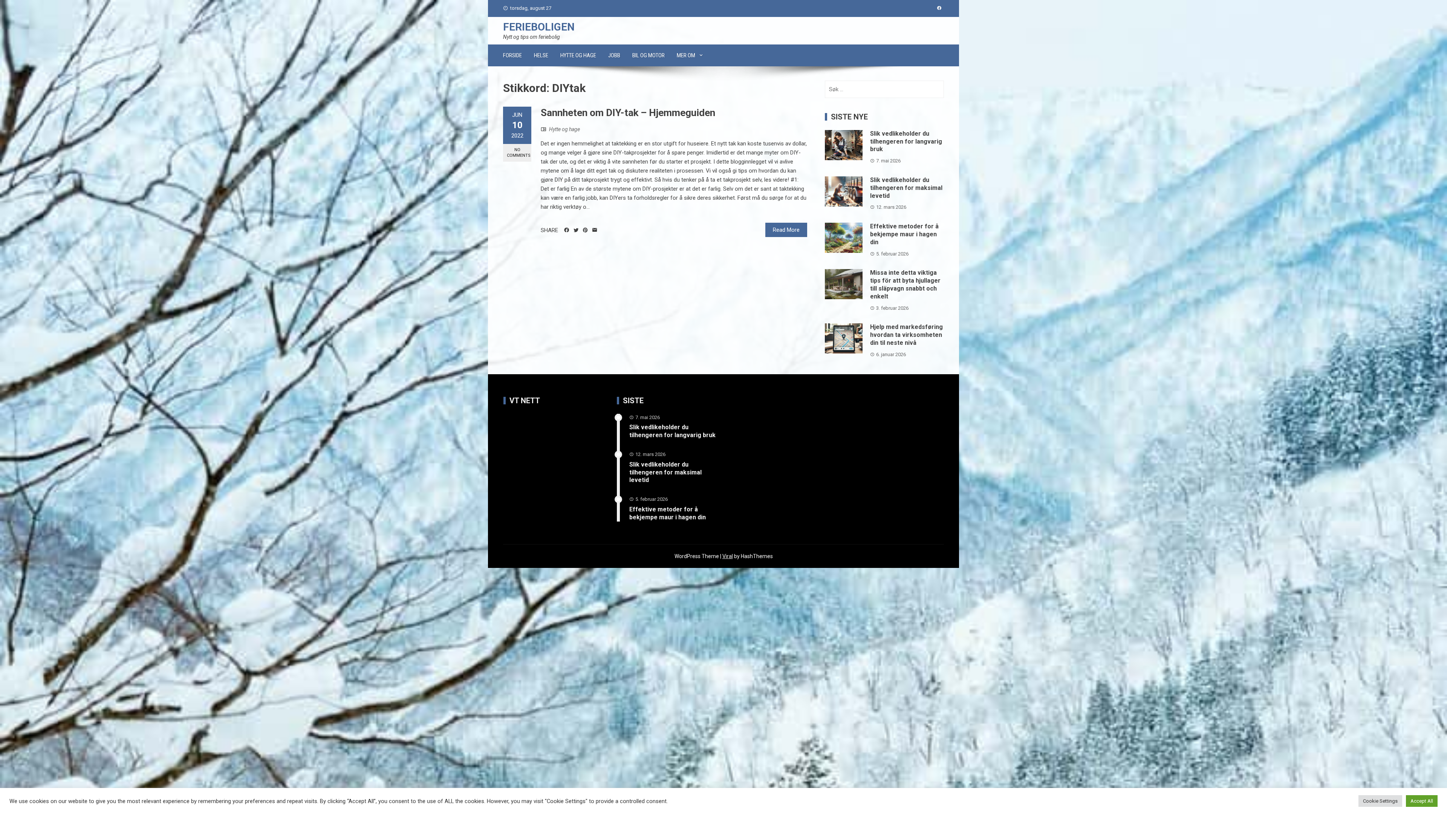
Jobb (614, 55)
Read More (786, 229)
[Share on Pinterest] (585, 230)
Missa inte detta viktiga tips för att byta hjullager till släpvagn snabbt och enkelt (905, 284)
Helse (541, 55)
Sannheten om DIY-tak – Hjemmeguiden (628, 112)
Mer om (686, 55)
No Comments (519, 152)
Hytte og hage (578, 55)
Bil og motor (648, 55)
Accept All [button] (1421, 801)
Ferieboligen (539, 27)
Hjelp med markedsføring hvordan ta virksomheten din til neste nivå (906, 334)
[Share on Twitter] (576, 230)
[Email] (595, 230)
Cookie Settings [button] (1380, 801)
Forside (512, 55)
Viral (727, 556)
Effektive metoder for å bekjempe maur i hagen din (904, 234)
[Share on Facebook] (566, 230)
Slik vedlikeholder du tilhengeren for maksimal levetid (906, 187)
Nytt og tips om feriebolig (531, 37)
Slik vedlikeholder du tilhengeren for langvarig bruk (906, 141)
